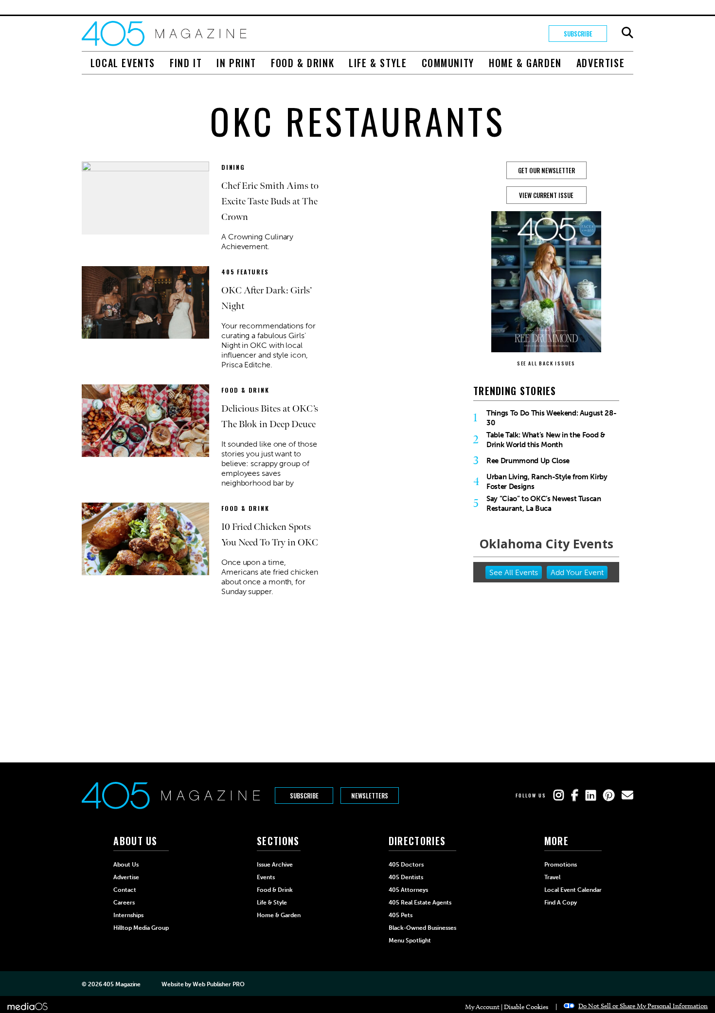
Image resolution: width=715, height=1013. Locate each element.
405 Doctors (406, 864)
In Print (236, 62)
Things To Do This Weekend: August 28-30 (551, 418)
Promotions (560, 864)
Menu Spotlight (410, 940)
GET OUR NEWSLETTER (546, 170)
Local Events (122, 62)
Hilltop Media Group (141, 927)
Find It (186, 62)
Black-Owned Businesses (422, 927)
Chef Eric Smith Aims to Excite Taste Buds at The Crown (270, 201)
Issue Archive (275, 864)
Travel (552, 877)
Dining (233, 167)
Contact (124, 889)
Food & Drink (302, 62)
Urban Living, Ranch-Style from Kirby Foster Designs (547, 481)
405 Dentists (406, 877)
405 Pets (400, 915)
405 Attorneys (408, 889)
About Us (126, 864)
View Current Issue (546, 195)
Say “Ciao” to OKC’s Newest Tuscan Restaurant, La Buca (543, 503)
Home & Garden (525, 62)
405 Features (245, 272)
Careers (124, 902)
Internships (128, 915)
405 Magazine (122, 984)
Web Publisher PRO (218, 984)
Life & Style (378, 62)
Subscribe (578, 33)
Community (448, 62)
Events (266, 877)
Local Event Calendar (573, 889)
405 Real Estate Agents (420, 902)
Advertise (600, 62)
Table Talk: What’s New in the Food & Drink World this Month (545, 440)
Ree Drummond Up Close (528, 460)
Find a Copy (560, 902)
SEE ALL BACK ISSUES (546, 363)
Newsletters (369, 795)
